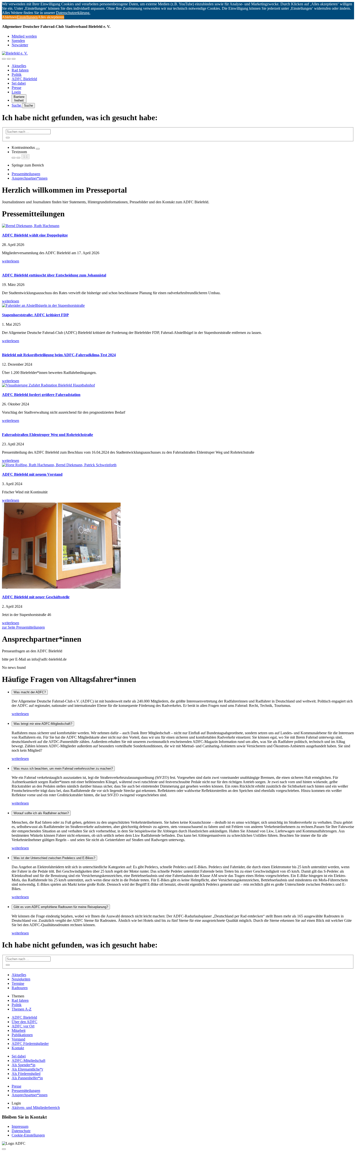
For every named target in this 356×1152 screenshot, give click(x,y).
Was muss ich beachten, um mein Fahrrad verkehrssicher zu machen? (63, 768)
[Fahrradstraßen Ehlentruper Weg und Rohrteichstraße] (178, 425)
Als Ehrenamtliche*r (27, 1069)
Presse (16, 88)
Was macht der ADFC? (30, 692)
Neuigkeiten (21, 979)
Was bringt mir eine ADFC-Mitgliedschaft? (43, 724)
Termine (18, 983)
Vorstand (18, 1039)
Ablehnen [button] (9, 17)
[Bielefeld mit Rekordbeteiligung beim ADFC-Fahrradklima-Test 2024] (178, 345)
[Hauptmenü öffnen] (13, 59)
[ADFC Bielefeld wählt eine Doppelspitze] (178, 226)
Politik (17, 74)
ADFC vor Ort (23, 1026)
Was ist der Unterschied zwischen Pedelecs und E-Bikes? (54, 858)
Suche (17, 105)
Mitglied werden (24, 36)
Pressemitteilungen (26, 174)
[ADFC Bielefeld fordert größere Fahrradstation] (178, 385)
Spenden (18, 41)
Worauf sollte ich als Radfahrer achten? (41, 813)
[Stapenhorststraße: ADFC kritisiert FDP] (178, 305)
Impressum (20, 1126)
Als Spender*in (23, 1065)
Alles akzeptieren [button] (51, 17)
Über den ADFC (24, 1022)
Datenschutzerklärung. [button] (73, 13)
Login (16, 92)
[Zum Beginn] (4, 1149)
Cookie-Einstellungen (28, 1135)
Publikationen (22, 1035)
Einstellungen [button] (27, 17)
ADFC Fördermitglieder (30, 1044)
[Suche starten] (8, 137)
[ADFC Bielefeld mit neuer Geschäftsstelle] (178, 546)
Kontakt (18, 1048)
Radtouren (20, 988)
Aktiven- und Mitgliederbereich (36, 1107)
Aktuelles (19, 66)
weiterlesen (20, 714)
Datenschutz (21, 1131)
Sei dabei (19, 83)
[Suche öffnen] (9, 59)
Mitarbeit (18, 1030)
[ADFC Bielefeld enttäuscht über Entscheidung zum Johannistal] (178, 265)
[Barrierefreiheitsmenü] (4, 59)
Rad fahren (20, 70)
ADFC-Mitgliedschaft (28, 1060)
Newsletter (20, 45)
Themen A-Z (21, 1009)
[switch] (38, 149)
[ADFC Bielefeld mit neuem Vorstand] (178, 465)
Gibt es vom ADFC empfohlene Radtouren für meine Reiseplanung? (61, 907)
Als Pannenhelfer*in (27, 1078)
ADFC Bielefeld (24, 79)
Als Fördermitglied (26, 1074)
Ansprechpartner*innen (29, 178)
